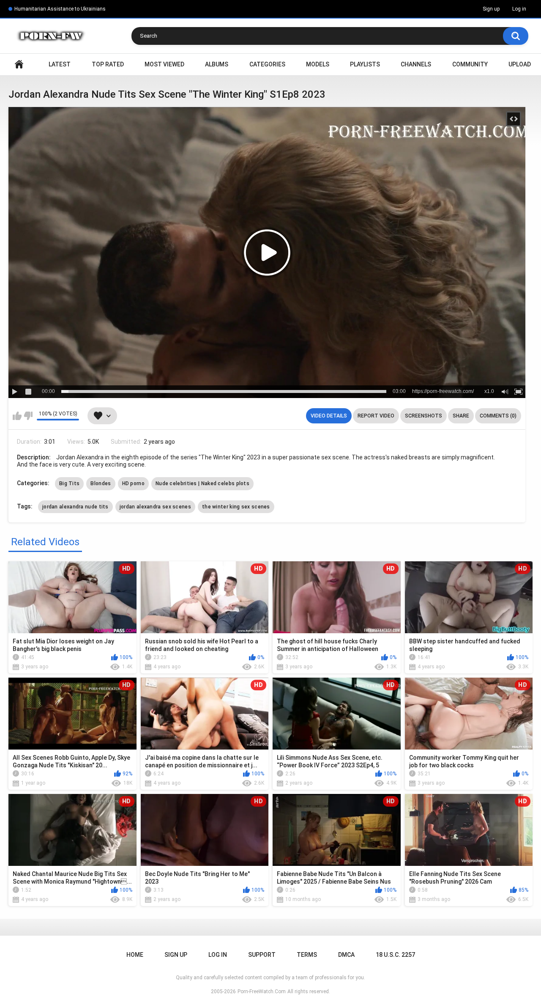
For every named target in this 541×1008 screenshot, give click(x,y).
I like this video (17, 416)
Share (461, 416)
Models (317, 64)
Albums (216, 64)
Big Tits (69, 483)
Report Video (376, 416)
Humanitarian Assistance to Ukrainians (60, 9)
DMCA (346, 954)
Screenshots (423, 416)
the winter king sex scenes (236, 507)
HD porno (133, 483)
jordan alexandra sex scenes (155, 507)
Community (470, 64)
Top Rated (108, 64)
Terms (307, 954)
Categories (267, 64)
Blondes (100, 483)
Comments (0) (498, 416)
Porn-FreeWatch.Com (262, 991)
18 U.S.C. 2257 (395, 954)
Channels (416, 64)
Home (19, 64)
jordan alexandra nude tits (75, 507)
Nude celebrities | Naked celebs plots (202, 483)
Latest (60, 64)
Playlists (365, 64)
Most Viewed (164, 64)
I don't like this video (28, 416)
